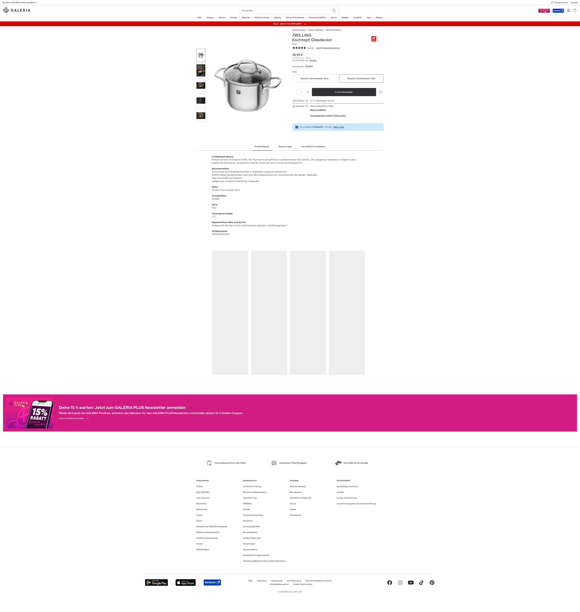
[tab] (248, 86)
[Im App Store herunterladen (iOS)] (186, 582)
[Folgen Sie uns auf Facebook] (390, 583)
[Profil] (569, 11)
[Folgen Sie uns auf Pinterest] (432, 583)
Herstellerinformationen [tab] (313, 146)
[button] (20, 2)
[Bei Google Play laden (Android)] (156, 582)
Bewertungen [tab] (285, 146)
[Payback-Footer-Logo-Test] (212, 582)
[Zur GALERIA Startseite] (16, 11)
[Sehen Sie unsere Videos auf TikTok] (421, 583)
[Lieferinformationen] (306, 100)
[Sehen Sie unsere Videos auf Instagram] (400, 583)
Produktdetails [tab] (262, 146)
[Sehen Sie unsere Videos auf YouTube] (411, 583)
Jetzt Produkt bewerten (328, 47)
